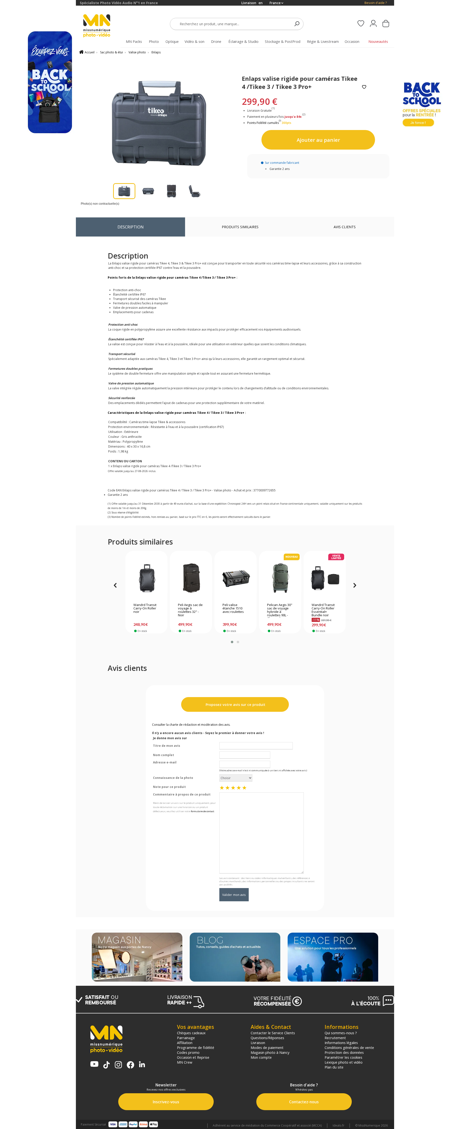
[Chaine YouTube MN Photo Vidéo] (94, 1064)
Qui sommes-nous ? (341, 1032)
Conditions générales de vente (349, 1047)
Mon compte (261, 1057)
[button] (232, 642)
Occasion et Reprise (193, 1057)
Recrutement (335, 1037)
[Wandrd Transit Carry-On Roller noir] (146, 578)
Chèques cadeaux (191, 1032)
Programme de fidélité (195, 1047)
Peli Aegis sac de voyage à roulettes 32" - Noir (190, 610)
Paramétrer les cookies (343, 1057)
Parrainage (186, 1037)
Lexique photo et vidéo (344, 1062)
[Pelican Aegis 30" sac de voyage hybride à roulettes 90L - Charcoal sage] (280, 578)
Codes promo (188, 1052)
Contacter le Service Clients (273, 1032)
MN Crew (184, 1062)
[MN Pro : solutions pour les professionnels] (333, 958)
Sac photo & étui (111, 52)
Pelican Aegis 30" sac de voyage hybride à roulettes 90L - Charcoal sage (279, 610)
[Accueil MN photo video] (102, 26)
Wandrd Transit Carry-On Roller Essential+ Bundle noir (323, 610)
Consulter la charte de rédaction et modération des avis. (191, 725)
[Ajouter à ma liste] (364, 87)
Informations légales (341, 1042)
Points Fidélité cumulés (263, 123)
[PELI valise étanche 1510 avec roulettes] (235, 578)
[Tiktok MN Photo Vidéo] (106, 1065)
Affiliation (184, 1042)
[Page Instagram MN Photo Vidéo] (118, 1065)
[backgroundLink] (38, 564)
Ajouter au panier (318, 139)
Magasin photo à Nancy (270, 1052)
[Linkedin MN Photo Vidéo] (142, 1064)
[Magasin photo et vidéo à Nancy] (137, 958)
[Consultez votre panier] (385, 24)
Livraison (258, 1042)
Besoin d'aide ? (375, 3)
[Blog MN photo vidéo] (235, 958)
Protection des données (344, 1052)
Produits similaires (240, 227)
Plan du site (334, 1067)
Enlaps (156, 52)
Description (131, 227)
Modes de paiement (267, 1047)
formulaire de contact (202, 811)
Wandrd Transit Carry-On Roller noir (144, 608)
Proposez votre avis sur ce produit (235, 704)
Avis (345, 227)
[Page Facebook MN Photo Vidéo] (130, 1065)
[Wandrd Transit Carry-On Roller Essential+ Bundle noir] (324, 578)
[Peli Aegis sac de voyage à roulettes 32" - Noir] (191, 578)
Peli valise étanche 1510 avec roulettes (233, 608)
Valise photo (137, 52)
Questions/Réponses (267, 1037)
